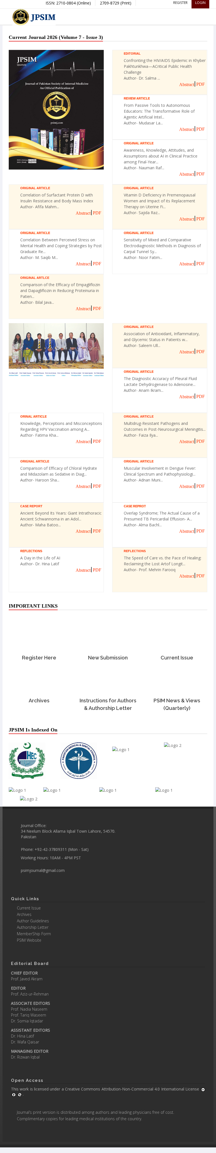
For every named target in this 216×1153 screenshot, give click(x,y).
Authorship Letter (32, 927)
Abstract (186, 84)
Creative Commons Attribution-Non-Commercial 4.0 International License (132, 1089)
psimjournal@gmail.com (43, 870)
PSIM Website (29, 940)
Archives (24, 914)
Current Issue (29, 908)
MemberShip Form (34, 933)
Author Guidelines (33, 920)
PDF (200, 84)
